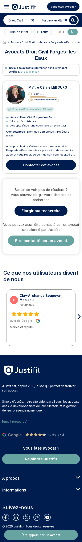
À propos (11, 478)
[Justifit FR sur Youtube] (49, 517)
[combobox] (18, 20)
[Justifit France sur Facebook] (7, 517)
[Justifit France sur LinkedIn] (18, 517)
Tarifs (44, 32)
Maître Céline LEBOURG (47, 87)
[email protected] (14, 421)
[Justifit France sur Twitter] (28, 517)
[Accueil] (7, 42)
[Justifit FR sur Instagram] (38, 517)
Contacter (41, 165)
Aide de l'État (18, 32)
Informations (14, 490)
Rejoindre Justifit (41, 459)
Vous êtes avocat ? (63, 6)
